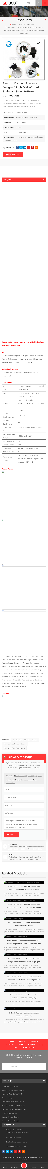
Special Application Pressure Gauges (18, 254)
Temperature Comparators (14, 314)
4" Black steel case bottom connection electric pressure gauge (24, 1014)
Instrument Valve (10, 284)
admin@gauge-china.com (19, 1142)
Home (13, 24)
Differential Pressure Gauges (15, 258)
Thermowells (9, 301)
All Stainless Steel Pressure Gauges (17, 279)
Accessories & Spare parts (13, 219)
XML (16, 1047)
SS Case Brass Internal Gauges (15, 275)
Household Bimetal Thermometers (17, 318)
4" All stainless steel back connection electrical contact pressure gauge (24, 996)
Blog (41, 1045)
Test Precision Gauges (12, 189)
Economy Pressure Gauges (14, 236)
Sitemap (31, 1045)
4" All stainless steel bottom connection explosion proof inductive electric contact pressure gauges (24, 888)
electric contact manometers (14, 748)
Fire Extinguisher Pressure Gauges (17, 228)
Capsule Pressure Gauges (11, 1121)
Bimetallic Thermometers (13, 292)
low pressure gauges (9, 1113)
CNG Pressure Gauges (12, 215)
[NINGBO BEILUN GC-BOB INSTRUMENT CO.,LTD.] (10, 3)
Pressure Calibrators (11, 211)
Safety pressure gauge (12, 194)
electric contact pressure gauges (25, 740)
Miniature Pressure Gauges (14, 249)
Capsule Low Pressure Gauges (15, 266)
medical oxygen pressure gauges (13, 1105)
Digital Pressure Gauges (13, 198)
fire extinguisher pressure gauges (14, 1109)
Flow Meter (10, 331)
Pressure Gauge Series (27, 24)
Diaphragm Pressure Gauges (15, 271)
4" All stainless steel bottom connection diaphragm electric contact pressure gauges (24, 906)
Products (22, 1042)
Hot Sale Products (12, 327)
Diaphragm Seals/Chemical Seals (16, 224)
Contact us (9, 1045)
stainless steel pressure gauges (13, 1102)
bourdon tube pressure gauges (13, 1090)
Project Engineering (13, 322)
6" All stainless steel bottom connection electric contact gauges (24, 924)
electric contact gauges (10, 1117)
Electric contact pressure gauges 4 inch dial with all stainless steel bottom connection (24, 779)
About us (35, 1042)
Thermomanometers (12, 309)
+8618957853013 (20, 1147)
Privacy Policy (28, 1047)
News (21, 1045)
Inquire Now (14, 155)
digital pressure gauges (10, 1086)
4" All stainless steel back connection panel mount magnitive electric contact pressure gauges (24, 942)
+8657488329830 (15, 1137)
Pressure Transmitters (12, 241)
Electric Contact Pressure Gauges (16, 262)
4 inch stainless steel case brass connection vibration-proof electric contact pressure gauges (24, 978)
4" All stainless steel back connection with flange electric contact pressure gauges (24, 960)
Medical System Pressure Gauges (16, 206)
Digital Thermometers (12, 305)
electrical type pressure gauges (15, 744)
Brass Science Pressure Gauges (16, 202)
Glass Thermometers (12, 297)
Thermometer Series (14, 288)
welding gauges (7, 1098)
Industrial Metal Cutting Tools (12, 1094)
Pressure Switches (11, 245)
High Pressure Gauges (12, 232)
